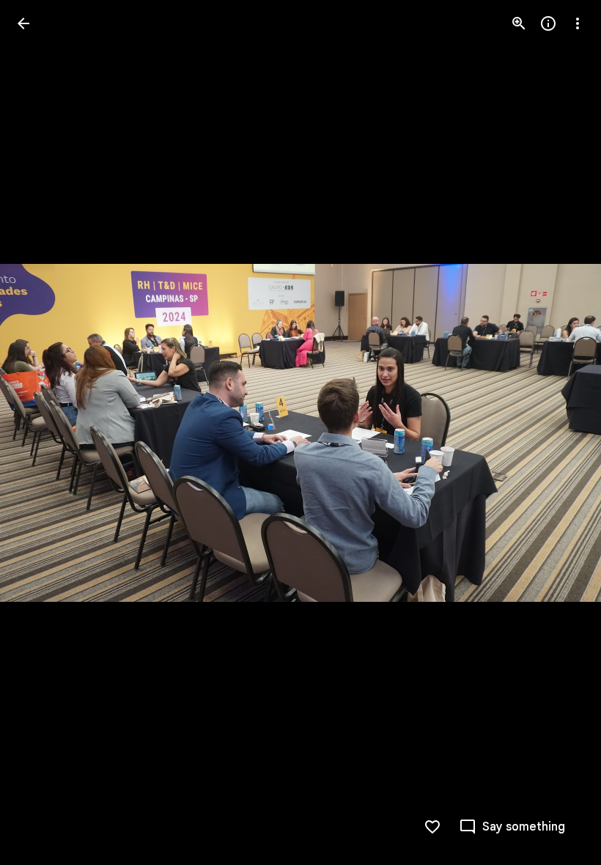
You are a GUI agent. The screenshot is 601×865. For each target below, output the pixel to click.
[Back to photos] (23, 23)
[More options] (577, 23)
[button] (41, 432)
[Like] (432, 827)
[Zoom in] (519, 23)
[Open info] (548, 23)
